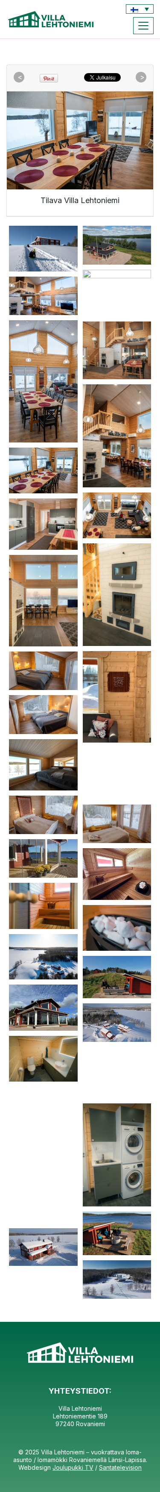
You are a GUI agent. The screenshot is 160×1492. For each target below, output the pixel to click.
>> (142, 78)
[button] (140, 9)
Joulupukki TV (72, 1467)
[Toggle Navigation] (143, 25)
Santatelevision (120, 1467)
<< (20, 78)
